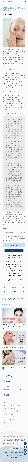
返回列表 (9, 376)
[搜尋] (22, 2)
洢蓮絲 (6, 400)
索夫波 (6, 419)
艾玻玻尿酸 (7, 417)
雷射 (15, 411)
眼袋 (17, 402)
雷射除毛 (12, 419)
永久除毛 (6, 405)
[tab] (14, 250)
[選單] (25, 2)
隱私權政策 (14, 457)
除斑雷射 (12, 298)
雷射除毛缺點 (15, 417)
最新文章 (6, 387)
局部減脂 (6, 414)
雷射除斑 (13, 299)
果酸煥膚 (13, 408)
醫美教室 (6, 389)
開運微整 (6, 422)
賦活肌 (12, 405)
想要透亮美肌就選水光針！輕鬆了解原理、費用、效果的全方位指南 (14, 326)
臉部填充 (6, 408)
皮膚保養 (18, 298)
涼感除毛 (13, 414)
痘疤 (11, 411)
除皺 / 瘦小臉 (13, 400)
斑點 (8, 298)
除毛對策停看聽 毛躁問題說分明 (14, 368)
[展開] (20, 389)
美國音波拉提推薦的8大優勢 (12, 348)
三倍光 (18, 405)
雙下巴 (6, 411)
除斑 (12, 402)
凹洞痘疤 (6, 402)
